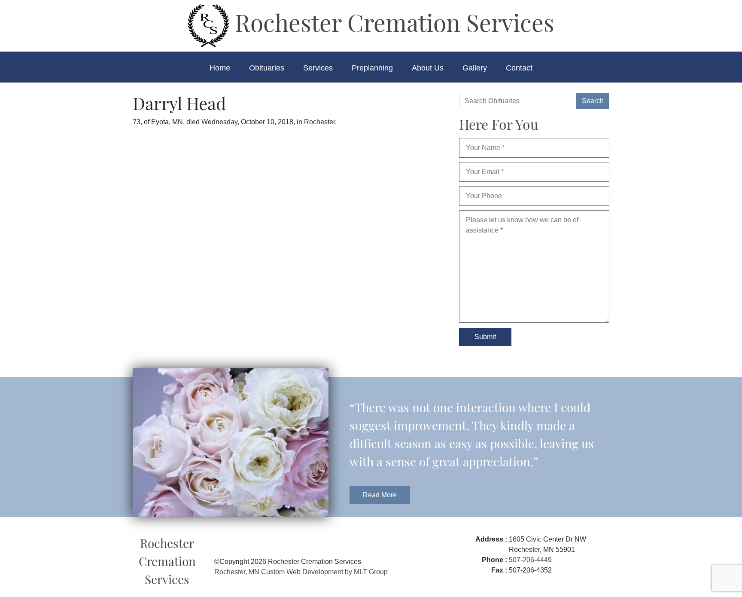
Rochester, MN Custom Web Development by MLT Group (301, 572)
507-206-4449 (530, 559)
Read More (380, 495)
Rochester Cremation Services (391, 22)
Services (318, 68)
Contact (519, 68)
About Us (428, 68)
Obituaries (266, 68)
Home (220, 68)
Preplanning (372, 68)
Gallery (474, 68)
